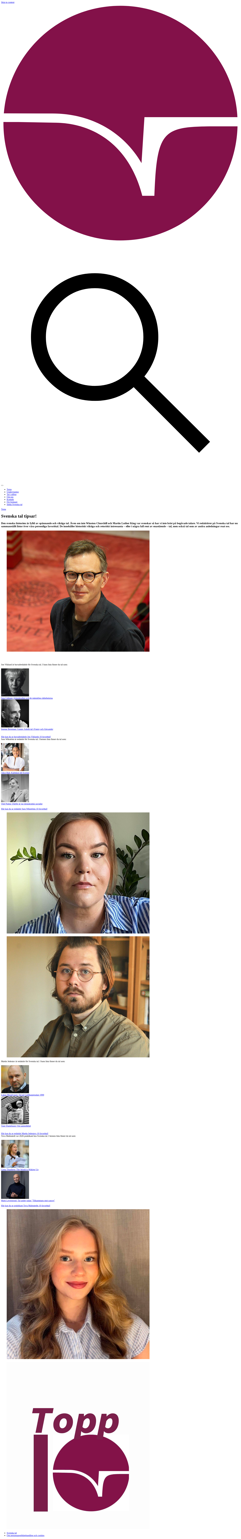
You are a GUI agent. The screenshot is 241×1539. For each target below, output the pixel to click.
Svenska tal (12, 1533)
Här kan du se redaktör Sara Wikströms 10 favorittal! (24, 809)
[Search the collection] (120, 482)
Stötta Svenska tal (14, 504)
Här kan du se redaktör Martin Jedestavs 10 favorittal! (24, 1133)
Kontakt (10, 499)
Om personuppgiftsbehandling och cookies (25, 1535)
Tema (9, 489)
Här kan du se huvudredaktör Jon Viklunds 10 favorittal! (26, 737)
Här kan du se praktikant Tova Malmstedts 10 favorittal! (25, 1205)
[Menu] (2, 485)
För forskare (12, 502)
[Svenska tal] (120, 242)
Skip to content (7, 2)
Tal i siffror (11, 494)
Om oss (10, 497)
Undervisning (13, 492)
